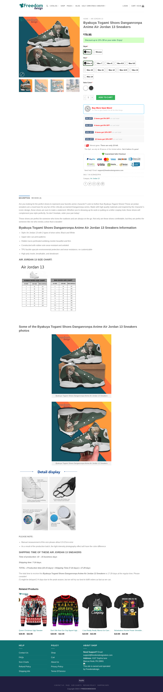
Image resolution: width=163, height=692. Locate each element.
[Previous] (23, 47)
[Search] (47, 6)
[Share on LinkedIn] (103, 184)
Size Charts (24, 662)
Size (85, 58)
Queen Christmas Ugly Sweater (31, 630)
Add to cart (106, 97)
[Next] (75, 47)
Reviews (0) (36, 198)
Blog (78, 6)
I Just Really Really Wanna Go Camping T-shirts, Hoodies (97, 630)
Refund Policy (25, 667)
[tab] (24, 198)
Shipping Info (24, 671)
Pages (69, 6)
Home (85, 19)
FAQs (21, 657)
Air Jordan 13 (97, 19)
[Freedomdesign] (31, 6)
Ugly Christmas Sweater (93, 6)
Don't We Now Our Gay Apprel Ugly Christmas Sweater (65, 630)
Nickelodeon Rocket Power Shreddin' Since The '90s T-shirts (129, 630)
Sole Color (87, 83)
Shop (63, 6)
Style (85, 46)
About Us (55, 662)
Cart (53, 657)
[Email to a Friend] (94, 184)
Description (24, 198)
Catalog (53, 6)
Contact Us (23, 653)
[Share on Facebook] (85, 184)
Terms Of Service (58, 671)
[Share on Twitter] (90, 184)
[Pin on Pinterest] (98, 184)
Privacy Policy (57, 667)
